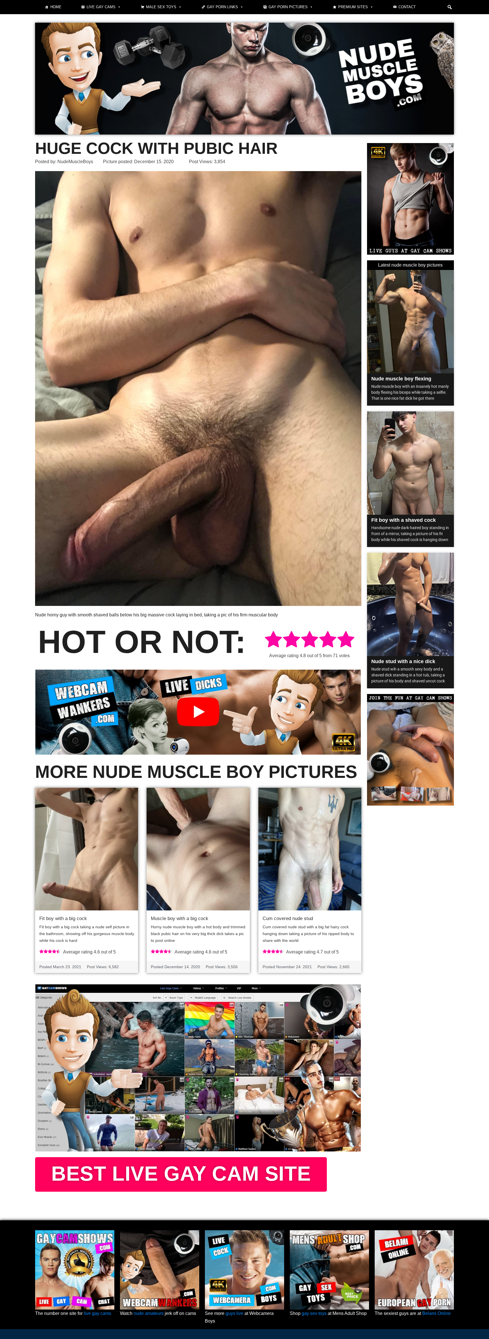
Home (55, 7)
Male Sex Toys (161, 7)
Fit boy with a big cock (63, 918)
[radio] (273, 640)
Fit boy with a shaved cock (403, 520)
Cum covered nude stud (288, 918)
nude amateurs (149, 1313)
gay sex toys (314, 1313)
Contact (407, 7)
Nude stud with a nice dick (403, 661)
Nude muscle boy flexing (401, 379)
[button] (449, 7)
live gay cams (97, 1313)
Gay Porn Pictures (288, 7)
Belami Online (436, 1313)
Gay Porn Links (222, 7)
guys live (234, 1313)
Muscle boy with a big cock (179, 918)
